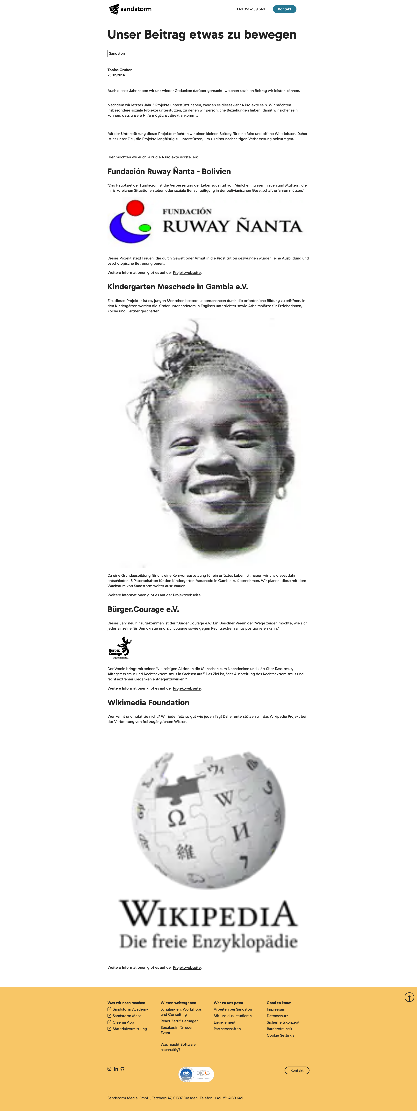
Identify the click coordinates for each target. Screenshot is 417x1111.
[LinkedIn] (116, 1069)
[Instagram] (110, 1069)
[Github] (122, 1069)
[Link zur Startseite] (130, 9)
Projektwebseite (187, 272)
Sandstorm (118, 53)
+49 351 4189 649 (250, 9)
